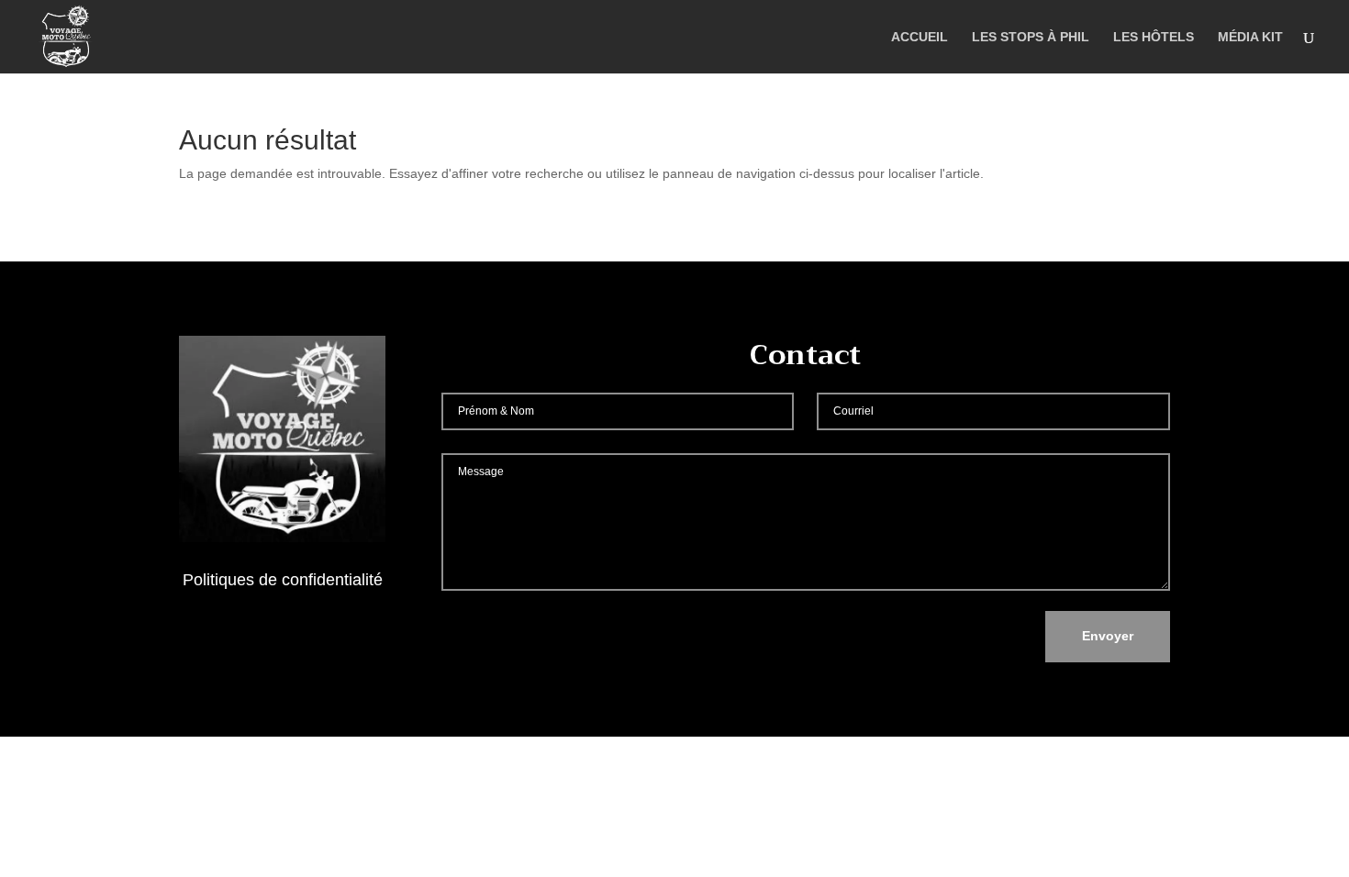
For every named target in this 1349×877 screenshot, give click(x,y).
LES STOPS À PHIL (1030, 37)
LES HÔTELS (1153, 37)
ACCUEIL (919, 37)
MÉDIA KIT (1250, 37)
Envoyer (1107, 635)
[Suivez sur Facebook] (282, 633)
